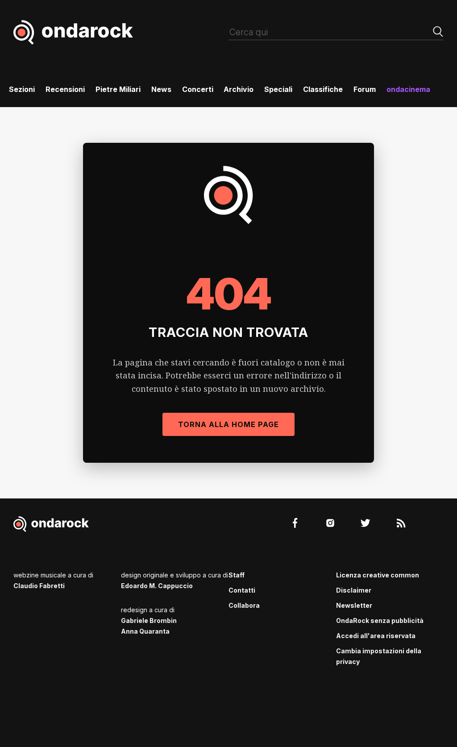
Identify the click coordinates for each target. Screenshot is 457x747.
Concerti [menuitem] (197, 89)
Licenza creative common (377, 575)
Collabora (244, 605)
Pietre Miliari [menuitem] (118, 89)
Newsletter (354, 605)
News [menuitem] (161, 89)
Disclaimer (353, 590)
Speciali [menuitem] (278, 89)
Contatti (241, 590)
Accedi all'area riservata (375, 635)
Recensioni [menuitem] (65, 89)
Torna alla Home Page (228, 424)
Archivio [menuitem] (238, 89)
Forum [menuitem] (364, 89)
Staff (236, 575)
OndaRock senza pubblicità (380, 620)
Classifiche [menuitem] (323, 89)
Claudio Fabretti (39, 585)
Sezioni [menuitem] (22, 89)
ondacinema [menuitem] (408, 89)
